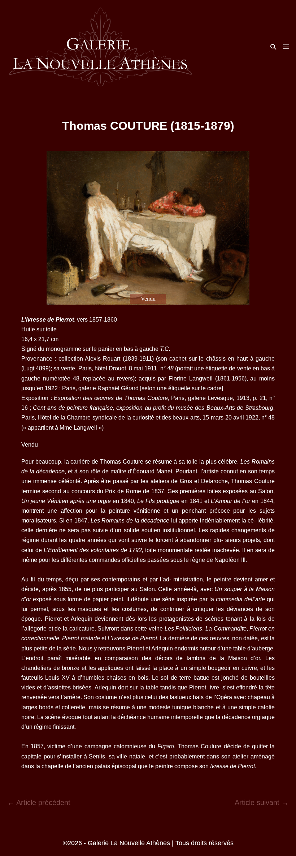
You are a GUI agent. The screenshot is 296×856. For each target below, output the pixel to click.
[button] (273, 47)
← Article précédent (38, 802)
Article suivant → (262, 802)
